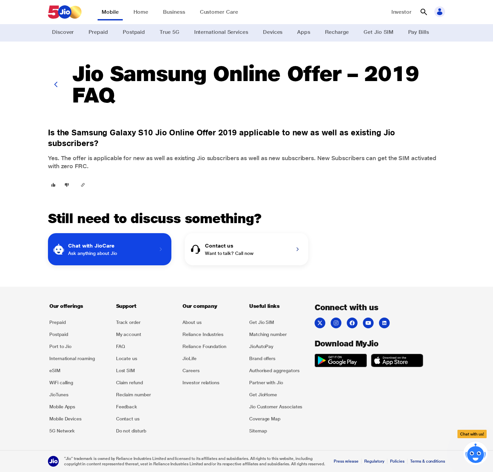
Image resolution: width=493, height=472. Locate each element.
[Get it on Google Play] (341, 361)
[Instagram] (336, 323)
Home (141, 12)
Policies (397, 461)
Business (174, 12)
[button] (424, 12)
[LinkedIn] (384, 323)
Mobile (110, 12)
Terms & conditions (427, 461)
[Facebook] (352, 323)
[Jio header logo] (64, 12)
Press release (346, 461)
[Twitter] (320, 323)
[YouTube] (368, 323)
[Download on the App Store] (397, 361)
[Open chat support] (475, 455)
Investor (401, 12)
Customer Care (219, 12)
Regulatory (374, 461)
